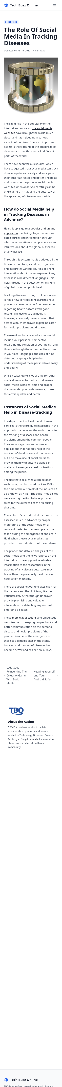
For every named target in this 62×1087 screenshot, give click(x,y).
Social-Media (11, 21)
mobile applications (24, 617)
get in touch (31, 739)
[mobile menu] (54, 5)
